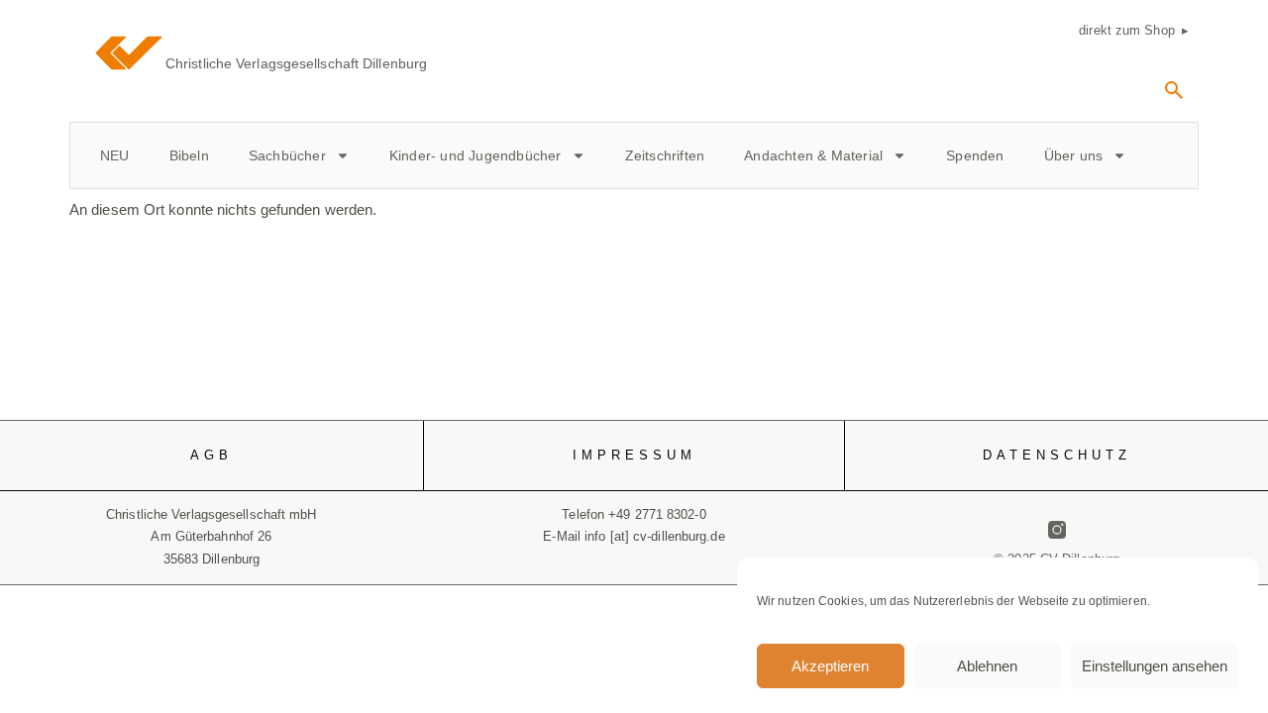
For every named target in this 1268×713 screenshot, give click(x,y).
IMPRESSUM (634, 455)
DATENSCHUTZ (1057, 455)
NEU (115, 155)
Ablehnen (987, 666)
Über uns (1074, 155)
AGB (211, 455)
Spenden (975, 155)
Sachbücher (287, 155)
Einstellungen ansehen (1154, 666)
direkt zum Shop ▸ (1134, 30)
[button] (1174, 97)
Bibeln (189, 155)
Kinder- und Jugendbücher (475, 155)
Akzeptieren (830, 666)
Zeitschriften (665, 155)
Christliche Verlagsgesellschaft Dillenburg (296, 63)
